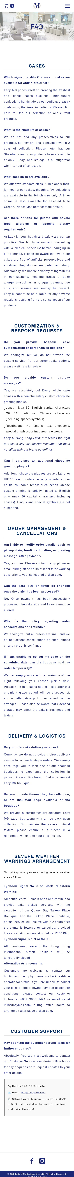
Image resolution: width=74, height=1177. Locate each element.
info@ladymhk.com (33, 1092)
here (7, 113)
